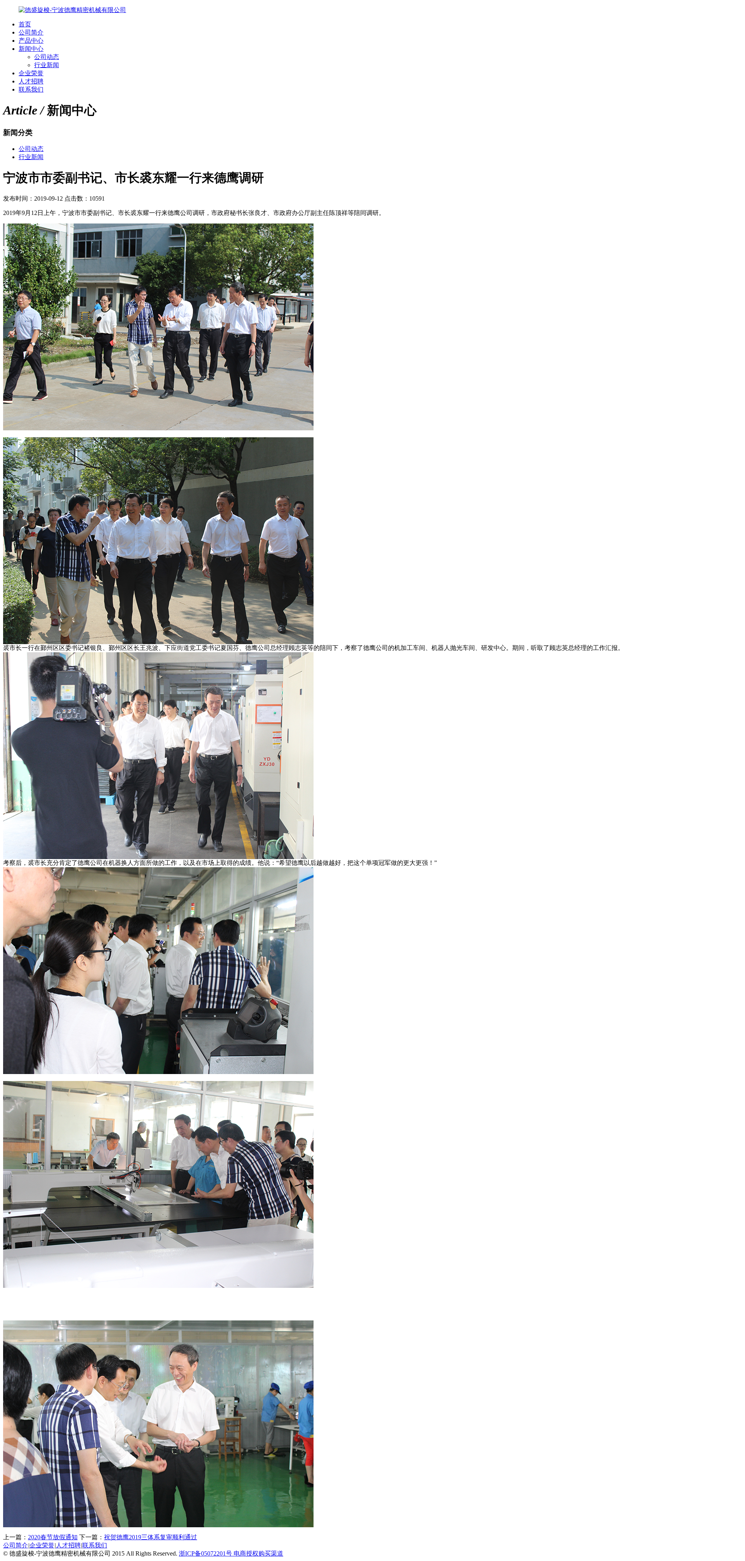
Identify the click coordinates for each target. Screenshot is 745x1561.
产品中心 (31, 40)
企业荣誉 (31, 73)
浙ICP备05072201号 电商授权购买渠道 (231, 1553)
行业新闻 (46, 65)
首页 (25, 24)
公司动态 (46, 57)
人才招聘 (31, 81)
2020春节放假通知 (53, 1537)
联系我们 (31, 89)
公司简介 (31, 32)
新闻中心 (31, 48)
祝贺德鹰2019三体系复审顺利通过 (150, 1537)
